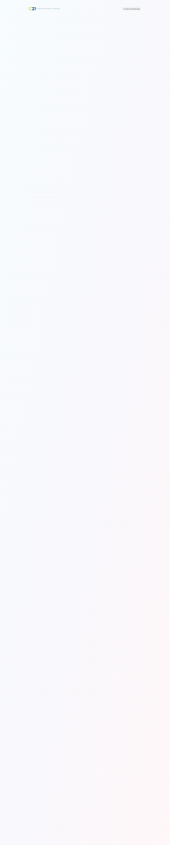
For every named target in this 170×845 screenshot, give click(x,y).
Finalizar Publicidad (131, 9)
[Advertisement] (85, 24)
